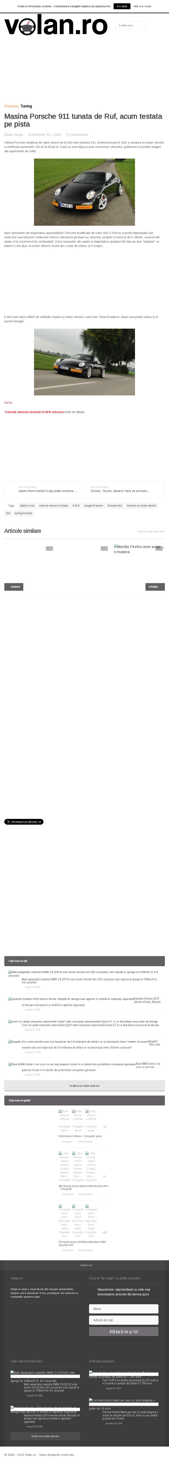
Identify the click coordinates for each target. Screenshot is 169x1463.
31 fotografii (67, 1250)
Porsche (11, 106)
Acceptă (122, 6)
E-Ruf (76, 505)
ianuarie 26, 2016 (114, 1423)
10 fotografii (67, 1194)
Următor (154, 586)
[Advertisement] (84, 71)
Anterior (15, 586)
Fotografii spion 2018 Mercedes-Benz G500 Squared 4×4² (82, 1243)
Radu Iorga (13, 135)
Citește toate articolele (151, 531)
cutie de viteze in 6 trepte (53, 505)
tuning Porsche (23, 513)
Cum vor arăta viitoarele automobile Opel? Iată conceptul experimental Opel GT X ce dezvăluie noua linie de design (90, 1025)
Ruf (8, 513)
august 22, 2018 (32, 1029)
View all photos (85, 1141)
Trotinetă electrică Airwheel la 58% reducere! (34, 412)
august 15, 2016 (113, 1388)
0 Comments (77, 135)
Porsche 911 (115, 505)
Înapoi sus (86, 1265)
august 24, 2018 (32, 987)
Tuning (26, 106)
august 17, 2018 (32, 1074)
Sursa (8, 402)
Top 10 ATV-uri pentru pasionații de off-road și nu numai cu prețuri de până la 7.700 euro (130, 1382)
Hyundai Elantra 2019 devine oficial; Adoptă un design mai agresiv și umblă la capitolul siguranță (52, 1418)
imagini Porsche (93, 505)
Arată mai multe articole (84, 1085)
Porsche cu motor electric (141, 505)
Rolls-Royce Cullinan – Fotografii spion (80, 1136)
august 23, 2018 (32, 1009)
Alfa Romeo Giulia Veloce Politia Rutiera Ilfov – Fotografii (83, 1187)
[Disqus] (84, 650)
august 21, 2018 (32, 1052)
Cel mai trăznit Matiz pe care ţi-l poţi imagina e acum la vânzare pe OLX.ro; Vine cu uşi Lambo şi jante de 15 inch (130, 1415)
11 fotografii (67, 1141)
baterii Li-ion (27, 505)
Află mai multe (142, 6)
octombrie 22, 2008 (44, 135)
